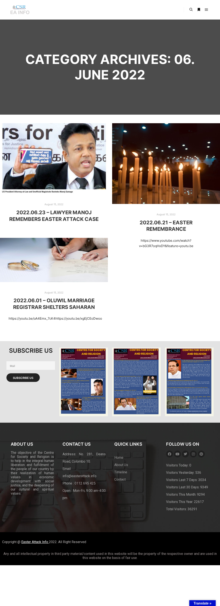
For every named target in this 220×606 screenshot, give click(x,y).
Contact (120, 479)
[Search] (191, 9)
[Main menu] (206, 9)
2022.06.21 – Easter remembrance (166, 225)
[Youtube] (177, 454)
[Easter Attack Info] (19, 10)
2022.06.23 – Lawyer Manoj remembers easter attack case (54, 215)
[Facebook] (169, 454)
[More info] (199, 9)
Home (118, 458)
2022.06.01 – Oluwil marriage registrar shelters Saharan (54, 303)
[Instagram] (193, 454)
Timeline (120, 472)
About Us (121, 465)
